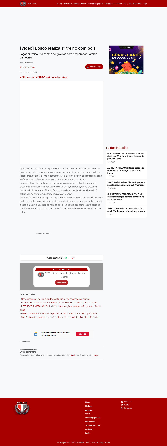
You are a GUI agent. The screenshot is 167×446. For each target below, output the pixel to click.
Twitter (126, 405)
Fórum (83, 4)
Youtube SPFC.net (123, 4)
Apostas (75, 4)
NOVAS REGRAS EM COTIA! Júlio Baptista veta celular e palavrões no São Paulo (59, 302)
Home (59, 4)
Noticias (67, 4)
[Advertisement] (83, 25)
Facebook (127, 402)
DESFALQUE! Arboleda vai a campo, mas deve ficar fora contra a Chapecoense (59, 313)
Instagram (128, 408)
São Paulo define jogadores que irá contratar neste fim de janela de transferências (60, 317)
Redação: (27, 67)
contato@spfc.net (95, 4)
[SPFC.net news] (61, 334)
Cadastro (137, 4)
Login (145, 4)
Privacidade (109, 4)
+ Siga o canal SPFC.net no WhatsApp (44, 77)
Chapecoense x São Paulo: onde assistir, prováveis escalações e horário (55, 299)
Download (61, 282)
